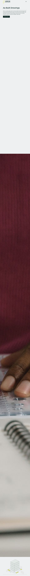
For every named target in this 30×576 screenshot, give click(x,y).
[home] (6, 2)
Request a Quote (6, 16)
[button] (26, 1)
